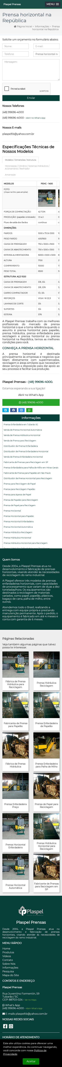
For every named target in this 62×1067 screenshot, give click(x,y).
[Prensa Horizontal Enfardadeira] (15, 826)
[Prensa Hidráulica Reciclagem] (46, 664)
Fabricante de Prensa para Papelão (15, 725)
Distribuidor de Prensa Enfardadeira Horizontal (26, 451)
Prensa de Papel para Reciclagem (20, 505)
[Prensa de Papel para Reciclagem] (46, 786)
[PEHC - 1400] (46, 198)
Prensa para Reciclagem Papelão (19, 489)
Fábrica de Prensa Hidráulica (15, 765)
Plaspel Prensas (12, 4)
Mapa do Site (10, 975)
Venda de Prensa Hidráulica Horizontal (22, 435)
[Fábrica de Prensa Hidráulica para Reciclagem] (15, 664)
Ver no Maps (30, 1000)
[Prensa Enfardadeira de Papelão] (46, 705)
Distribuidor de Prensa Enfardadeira (21, 446)
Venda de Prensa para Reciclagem (20, 440)
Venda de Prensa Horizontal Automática (23, 430)
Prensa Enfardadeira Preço (15, 805)
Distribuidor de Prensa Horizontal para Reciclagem (28, 478)
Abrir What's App (34, 1008)
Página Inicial (24, 26)
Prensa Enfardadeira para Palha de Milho (46, 765)
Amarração (10, 174)
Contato (7, 960)
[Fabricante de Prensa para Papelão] (15, 705)
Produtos (8, 952)
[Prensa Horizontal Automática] (15, 867)
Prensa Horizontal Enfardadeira (19, 521)
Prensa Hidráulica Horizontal (17, 538)
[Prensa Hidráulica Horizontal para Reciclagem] (46, 826)
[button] (52, 4)
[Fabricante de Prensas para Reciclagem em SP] (46, 867)
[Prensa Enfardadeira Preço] (15, 786)
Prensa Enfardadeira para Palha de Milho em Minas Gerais (31, 467)
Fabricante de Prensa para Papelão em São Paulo (27, 473)
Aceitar (31, 1061)
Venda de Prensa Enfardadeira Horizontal (23, 457)
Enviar (31, 97)
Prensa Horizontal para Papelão (19, 516)
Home (6, 948)
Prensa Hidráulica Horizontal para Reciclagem (26, 543)
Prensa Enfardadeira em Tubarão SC (21, 424)
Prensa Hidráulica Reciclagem (18, 532)
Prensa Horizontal (12, 511)
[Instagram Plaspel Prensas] (11, 1026)
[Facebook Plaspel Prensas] (5, 1026)
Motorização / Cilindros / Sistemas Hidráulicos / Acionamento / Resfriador (27, 167)
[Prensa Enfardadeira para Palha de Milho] (46, 745)
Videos (6, 956)
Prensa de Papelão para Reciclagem (21, 500)
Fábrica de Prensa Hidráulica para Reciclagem (15, 684)
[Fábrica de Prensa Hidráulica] (15, 745)
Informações (31, 418)
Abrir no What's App (35, 118)
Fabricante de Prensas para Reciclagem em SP (26, 462)
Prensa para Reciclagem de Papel (20, 484)
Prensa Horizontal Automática (18, 527)
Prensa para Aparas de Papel (17, 494)
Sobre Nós (8, 963)
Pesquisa (8, 971)
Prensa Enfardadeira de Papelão (46, 725)
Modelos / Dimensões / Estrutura (20, 160)
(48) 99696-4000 (32, 402)
